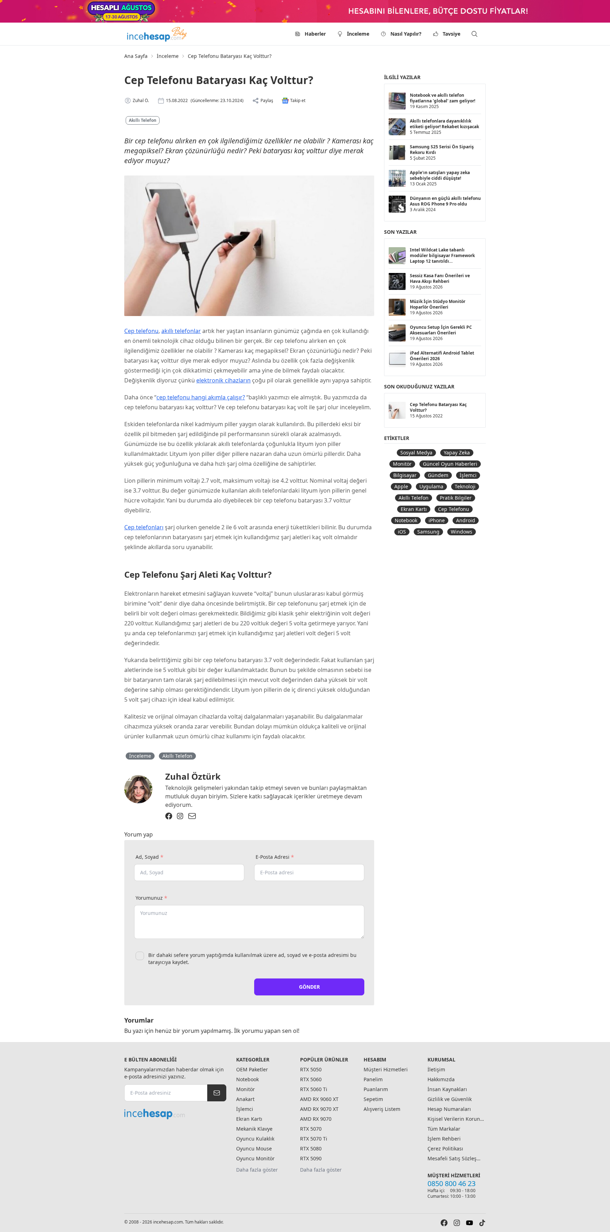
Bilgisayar (405, 475)
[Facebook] (168, 816)
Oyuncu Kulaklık (255, 1138)
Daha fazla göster (257, 1169)
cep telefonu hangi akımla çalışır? (200, 397)
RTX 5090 (311, 1158)
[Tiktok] (482, 1222)
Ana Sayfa (136, 56)
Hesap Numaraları (449, 1109)
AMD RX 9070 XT (319, 1109)
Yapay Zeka (457, 452)
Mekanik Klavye (254, 1128)
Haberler (315, 33)
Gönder (309, 986)
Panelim (373, 1079)
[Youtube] (469, 1222)
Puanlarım (376, 1089)
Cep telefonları (143, 527)
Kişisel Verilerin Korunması (455, 1118)
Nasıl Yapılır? (405, 33)
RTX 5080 (311, 1148)
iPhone (437, 520)
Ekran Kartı (414, 509)
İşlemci (468, 475)
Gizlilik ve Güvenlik (449, 1099)
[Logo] (157, 33)
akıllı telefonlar (181, 331)
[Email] (192, 816)
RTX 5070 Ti (313, 1138)
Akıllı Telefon (142, 120)
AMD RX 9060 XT (319, 1099)
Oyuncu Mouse (254, 1148)
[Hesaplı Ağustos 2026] (305, 11)
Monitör (402, 463)
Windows (461, 531)
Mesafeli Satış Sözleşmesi (455, 1158)
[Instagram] (180, 816)
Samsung (428, 531)
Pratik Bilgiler (456, 497)
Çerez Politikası (445, 1148)
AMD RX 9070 (315, 1118)
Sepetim (373, 1099)
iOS (402, 531)
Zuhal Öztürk (193, 776)
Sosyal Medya (416, 452)
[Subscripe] (216, 1092)
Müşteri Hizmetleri (386, 1069)
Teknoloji (465, 486)
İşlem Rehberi (444, 1138)
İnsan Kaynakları (447, 1089)
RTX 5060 (311, 1079)
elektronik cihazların (223, 380)
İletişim (436, 1069)
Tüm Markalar (443, 1128)
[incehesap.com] (175, 1114)
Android (465, 520)
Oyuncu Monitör (255, 1158)
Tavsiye (451, 33)
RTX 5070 (311, 1128)
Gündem (438, 475)
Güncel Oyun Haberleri (450, 463)
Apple (401, 486)
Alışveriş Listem (382, 1109)
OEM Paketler (252, 1069)
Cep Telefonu (453, 509)
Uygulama (431, 486)
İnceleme (358, 33)
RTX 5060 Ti (313, 1089)
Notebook (406, 520)
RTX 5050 (311, 1069)
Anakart (245, 1099)
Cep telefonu (141, 331)
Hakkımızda (441, 1079)
